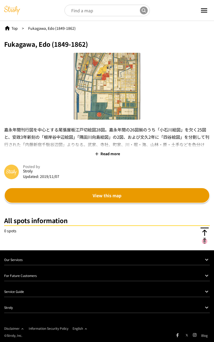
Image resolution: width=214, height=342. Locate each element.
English (78, 328)
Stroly (8, 307)
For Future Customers (20, 275)
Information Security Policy (48, 328)
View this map (107, 195)
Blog (204, 335)
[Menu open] (198, 10)
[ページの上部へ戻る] (204, 235)
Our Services (13, 259)
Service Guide (14, 291)
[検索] (144, 10)
